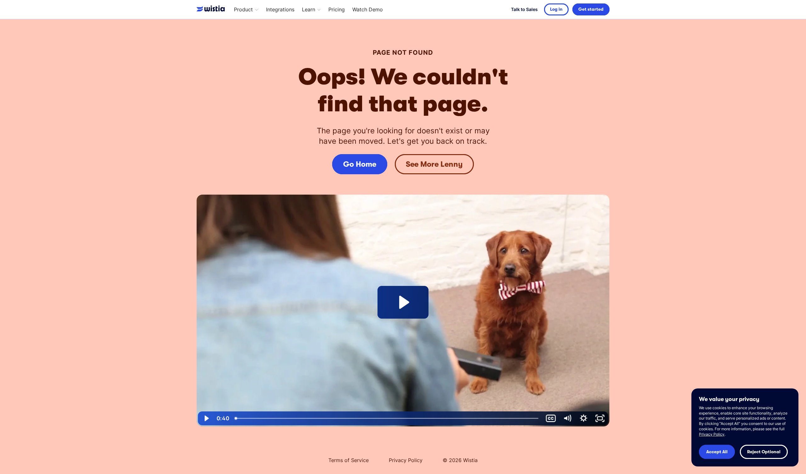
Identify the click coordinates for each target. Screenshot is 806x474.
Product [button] (243, 9)
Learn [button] (308, 9)
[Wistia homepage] (212, 9)
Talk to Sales (524, 9)
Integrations (280, 9)
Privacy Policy (406, 460)
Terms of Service (348, 460)
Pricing (336, 9)
